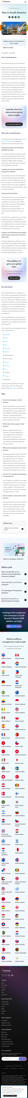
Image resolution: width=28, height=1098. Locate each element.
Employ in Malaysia (20, 713)
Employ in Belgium (19, 788)
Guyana (6, 362)
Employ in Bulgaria (20, 816)
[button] (25, 2)
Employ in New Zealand (5, 864)
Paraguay (7, 366)
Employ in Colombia (6, 704)
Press (2, 992)
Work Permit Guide (6, 1039)
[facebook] (9, 17)
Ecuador (6, 352)
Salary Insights (4, 1001)
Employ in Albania (6, 902)
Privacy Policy (17, 1092)
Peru (5, 369)
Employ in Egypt (19, 834)
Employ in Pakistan (6, 936)
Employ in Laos (5, 927)
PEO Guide (4, 1037)
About (2, 983)
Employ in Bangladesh (20, 953)
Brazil (5, 341)
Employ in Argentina (6, 816)
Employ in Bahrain (5, 953)
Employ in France (5, 738)
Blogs (2, 1008)
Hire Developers (5, 1046)
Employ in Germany (6, 685)
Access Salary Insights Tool (14, 124)
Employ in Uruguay (20, 892)
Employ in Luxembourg (4, 854)
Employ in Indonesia (20, 704)
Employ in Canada (19, 658)
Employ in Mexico (5, 721)
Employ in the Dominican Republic (6, 835)
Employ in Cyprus (19, 961)
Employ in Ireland (5, 713)
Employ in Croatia (5, 824)
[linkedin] (12, 17)
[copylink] (19, 17)
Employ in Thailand (6, 658)
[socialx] (16, 17)
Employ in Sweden (19, 772)
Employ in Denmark (6, 797)
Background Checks (6, 1025)
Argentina (7, 335)
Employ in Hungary (6, 919)
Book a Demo (13, 388)
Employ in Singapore (6, 667)
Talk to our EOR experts (14, 626)
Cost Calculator (5, 1004)
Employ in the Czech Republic (20, 825)
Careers (3, 990)
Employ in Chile (19, 746)
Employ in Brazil (5, 696)
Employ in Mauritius (20, 927)
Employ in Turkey (19, 780)
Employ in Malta (19, 853)
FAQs (2, 1013)
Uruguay (6, 376)
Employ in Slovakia (20, 944)
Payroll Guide (4, 1034)
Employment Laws (5, 1022)
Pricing (3, 987)
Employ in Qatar (5, 944)
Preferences (13, 1095)
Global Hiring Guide (14, 8)
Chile (5, 345)
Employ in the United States (6, 893)
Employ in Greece (5, 844)
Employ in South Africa (21, 667)
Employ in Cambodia (6, 961)
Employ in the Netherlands (18, 686)
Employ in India (5, 675)
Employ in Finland (19, 797)
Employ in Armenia (20, 902)
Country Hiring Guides (6, 1041)
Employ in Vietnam (6, 746)
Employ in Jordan (19, 919)
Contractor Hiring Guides (7, 1044)
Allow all (6, 1095)
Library (3, 1006)
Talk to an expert (14, 278)
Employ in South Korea (19, 806)
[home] (6, 2)
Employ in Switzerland (6, 780)
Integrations (4, 994)
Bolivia (6, 338)
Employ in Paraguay (20, 936)
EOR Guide (4, 1032)
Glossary (3, 1011)
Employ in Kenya (5, 772)
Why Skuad (4, 985)
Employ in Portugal (20, 738)
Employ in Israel (19, 844)
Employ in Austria (5, 788)
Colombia (7, 348)
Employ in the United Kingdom (20, 883)
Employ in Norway (19, 863)
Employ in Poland (19, 721)
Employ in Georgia (19, 911)
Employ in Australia (20, 696)
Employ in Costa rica (20, 729)
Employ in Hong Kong (20, 755)
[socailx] (2, 975)
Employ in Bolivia (5, 911)
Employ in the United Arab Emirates (6, 883)
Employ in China (5, 755)
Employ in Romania (20, 873)
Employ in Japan (19, 763)
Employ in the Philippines (18, 676)
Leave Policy (4, 1020)
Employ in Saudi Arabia (5, 806)
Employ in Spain (5, 729)
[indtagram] (12, 975)
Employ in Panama (6, 873)
